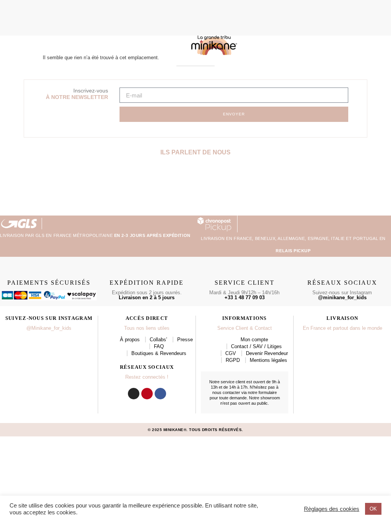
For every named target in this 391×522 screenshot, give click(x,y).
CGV (230, 353)
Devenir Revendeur (267, 353)
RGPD (233, 360)
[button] (195, 12)
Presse (185, 339)
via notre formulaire (259, 392)
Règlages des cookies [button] (331, 509)
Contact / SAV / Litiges (256, 346)
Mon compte (254, 339)
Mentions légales (268, 360)
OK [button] (373, 509)
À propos (130, 339)
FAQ (159, 346)
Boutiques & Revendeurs (158, 353)
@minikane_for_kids (342, 297)
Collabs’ (158, 339)
